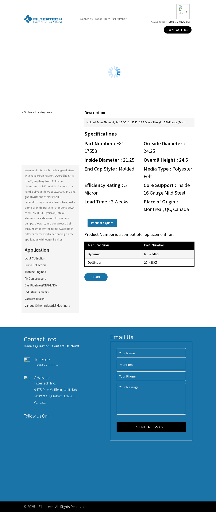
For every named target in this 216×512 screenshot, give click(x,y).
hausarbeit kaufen (42, 175)
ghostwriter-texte (46, 229)
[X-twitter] (62, 416)
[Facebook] (54, 416)
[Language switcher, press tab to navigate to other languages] (183, 11)
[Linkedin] (70, 416)
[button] (102, 223)
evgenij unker (54, 239)
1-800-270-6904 (178, 22)
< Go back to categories (37, 112)
